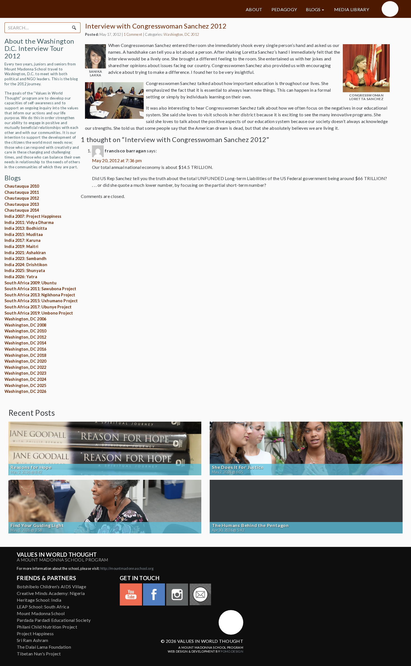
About (254, 9)
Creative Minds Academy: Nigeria (51, 593)
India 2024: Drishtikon (26, 264)
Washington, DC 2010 (25, 331)
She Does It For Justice (237, 467)
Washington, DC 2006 (25, 319)
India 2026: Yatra (20, 276)
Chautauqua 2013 (21, 204)
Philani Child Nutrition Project (47, 626)
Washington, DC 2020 (25, 361)
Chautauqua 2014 (21, 210)
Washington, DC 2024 (25, 379)
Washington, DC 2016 (25, 349)
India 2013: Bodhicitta (25, 228)
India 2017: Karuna (22, 240)
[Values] (71, 9)
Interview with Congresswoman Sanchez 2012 (155, 26)
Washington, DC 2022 (25, 367)
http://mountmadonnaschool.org (126, 568)
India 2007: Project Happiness (33, 216)
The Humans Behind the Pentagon (250, 525)
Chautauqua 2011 (21, 192)
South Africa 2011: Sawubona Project (40, 288)
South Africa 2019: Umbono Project (38, 313)
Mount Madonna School (41, 613)
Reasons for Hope (31, 467)
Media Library (351, 9)
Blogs (313, 9)
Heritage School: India (39, 600)
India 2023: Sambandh (25, 258)
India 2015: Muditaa (23, 234)
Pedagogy (284, 9)
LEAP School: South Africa (43, 606)
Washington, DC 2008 (25, 325)
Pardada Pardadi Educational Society (54, 620)
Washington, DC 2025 (25, 385)
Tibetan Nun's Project (39, 653)
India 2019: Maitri (21, 246)
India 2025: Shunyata (24, 270)
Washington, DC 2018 (25, 355)
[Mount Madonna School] (390, 9)
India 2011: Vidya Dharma (29, 222)
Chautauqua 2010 (21, 186)
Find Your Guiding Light (37, 525)
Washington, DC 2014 (25, 343)
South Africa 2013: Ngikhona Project (39, 294)
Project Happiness (35, 633)
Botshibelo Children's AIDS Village (51, 586)
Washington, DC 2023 (25, 373)
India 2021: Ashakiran (25, 252)
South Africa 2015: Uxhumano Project (41, 300)
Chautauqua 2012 (21, 198)
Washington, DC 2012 (25, 337)
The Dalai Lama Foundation (44, 647)
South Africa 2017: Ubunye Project (38, 306)
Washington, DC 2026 (25, 391)
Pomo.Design (232, 651)
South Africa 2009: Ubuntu (30, 282)
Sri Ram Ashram (32, 640)
